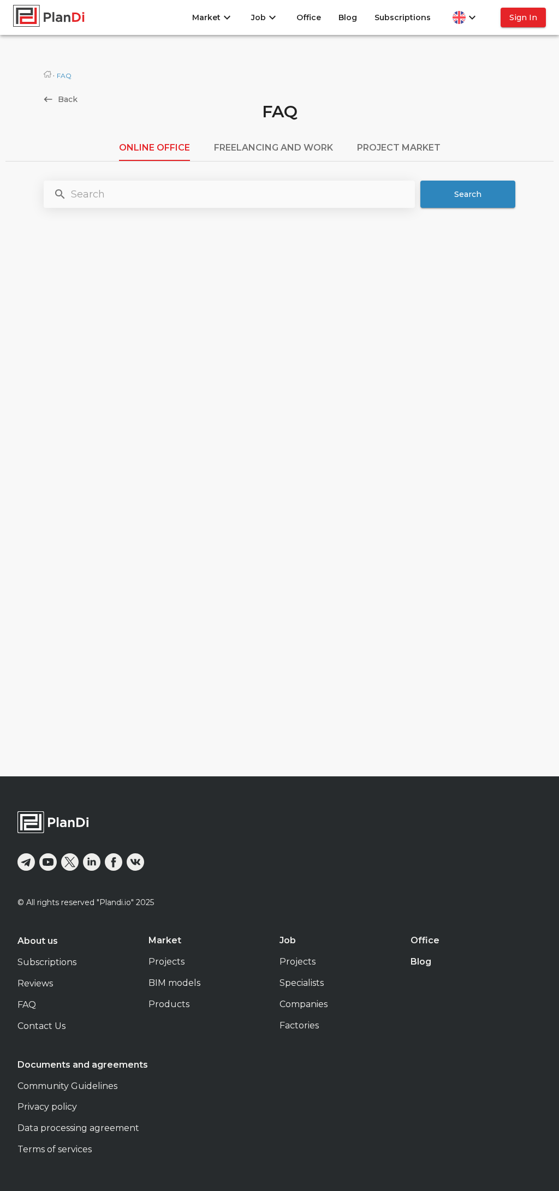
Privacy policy (47, 1107)
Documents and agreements (82, 1065)
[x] (70, 862)
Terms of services (54, 1149)
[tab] (154, 148)
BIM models (174, 983)
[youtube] (48, 862)
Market (164, 940)
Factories (299, 1025)
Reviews (35, 983)
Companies (304, 1004)
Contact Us (41, 1026)
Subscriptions (402, 17)
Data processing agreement (78, 1128)
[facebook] (113, 862)
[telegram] (26, 862)
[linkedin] (91, 862)
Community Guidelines (67, 1086)
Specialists (302, 983)
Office (308, 17)
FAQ (26, 1005)
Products (168, 1004)
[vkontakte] (135, 862)
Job (288, 940)
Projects (166, 961)
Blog (347, 17)
